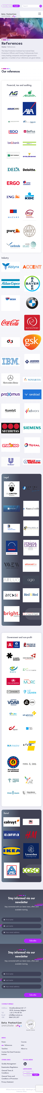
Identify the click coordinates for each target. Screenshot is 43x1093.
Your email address (4, 932)
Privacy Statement (7, 1082)
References (8, 1045)
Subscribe (32, 941)
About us (24, 1048)
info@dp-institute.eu (15, 1015)
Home (4, 47)
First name (4, 919)
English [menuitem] (36, 1074)
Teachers (5, 1048)
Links (22, 1045)
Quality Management (9, 1064)
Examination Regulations (10, 1067)
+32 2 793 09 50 (15, 1012)
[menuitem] (5, 6)
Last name (4, 926)
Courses (24, 1042)
